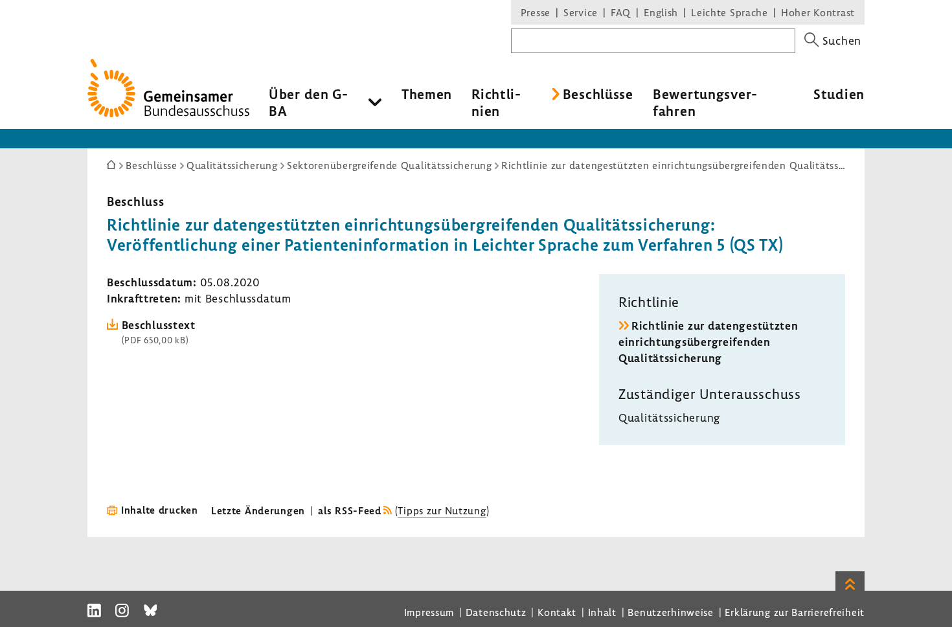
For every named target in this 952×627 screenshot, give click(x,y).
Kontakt (557, 612)
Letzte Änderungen (258, 510)
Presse (535, 12)
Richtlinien (496, 102)
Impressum (429, 612)
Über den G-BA (308, 102)
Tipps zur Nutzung (442, 510)
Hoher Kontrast (818, 12)
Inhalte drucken (159, 509)
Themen (427, 94)
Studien (839, 94)
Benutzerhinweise (671, 612)
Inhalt (602, 612)
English (661, 12)
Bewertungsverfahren (705, 102)
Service (580, 12)
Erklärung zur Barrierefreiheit (795, 612)
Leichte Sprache (729, 12)
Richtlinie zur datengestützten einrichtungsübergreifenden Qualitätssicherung (708, 342)
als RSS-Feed (349, 510)
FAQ (621, 12)
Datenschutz (496, 612)
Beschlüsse (598, 94)
